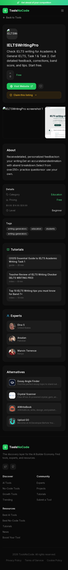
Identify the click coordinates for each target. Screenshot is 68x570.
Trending (8, 499)
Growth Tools (10, 494)
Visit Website (21, 86)
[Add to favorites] (40, 86)
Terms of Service (34, 560)
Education (56, 194)
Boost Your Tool (11, 537)
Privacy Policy (13, 560)
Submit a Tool (44, 499)
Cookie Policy (54, 560)
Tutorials (41, 494)
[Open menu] (62, 11)
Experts (41, 482)
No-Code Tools (11, 488)
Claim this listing (23, 95)
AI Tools (7, 482)
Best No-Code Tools (14, 520)
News (6, 531)
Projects (41, 488)
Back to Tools (13, 17)
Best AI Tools (10, 515)
